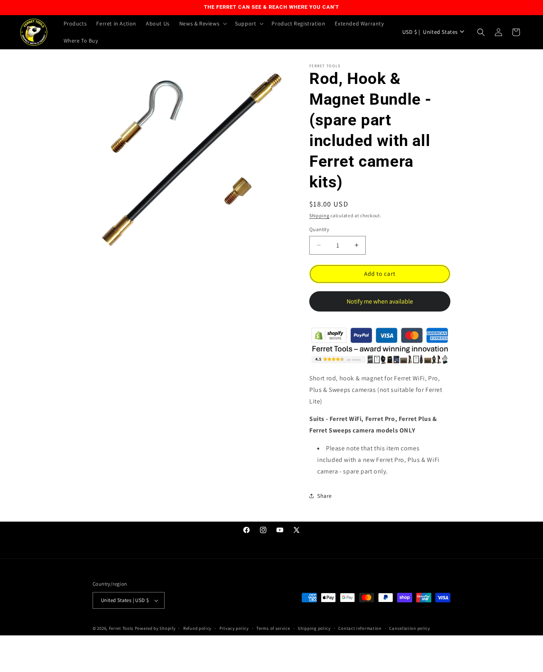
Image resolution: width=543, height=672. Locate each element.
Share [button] (324, 495)
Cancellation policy (409, 628)
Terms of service (273, 628)
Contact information (359, 628)
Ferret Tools (121, 628)
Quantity (319, 229)
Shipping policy (314, 628)
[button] (202, 23)
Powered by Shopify (155, 628)
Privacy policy (234, 628)
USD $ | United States (430, 31)
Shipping (319, 215)
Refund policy (197, 628)
